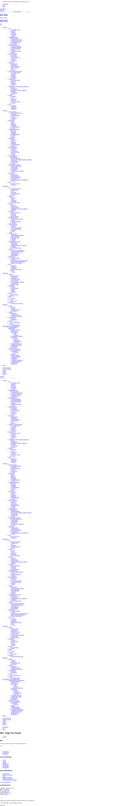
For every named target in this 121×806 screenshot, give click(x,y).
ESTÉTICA (5, 186)
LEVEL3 (13, 308)
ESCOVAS (13, 318)
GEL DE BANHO (15, 236)
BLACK (13, 116)
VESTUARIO (14, 244)
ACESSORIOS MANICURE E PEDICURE (18, 86)
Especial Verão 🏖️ (7, 367)
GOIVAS (13, 58)
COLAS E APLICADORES (17, 282)
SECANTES (14, 43)
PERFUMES (14, 234)
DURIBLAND (14, 190)
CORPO (10, 232)
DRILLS (13, 50)
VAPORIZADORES (16, 221)
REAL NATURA (15, 216)
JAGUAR (16, 342)
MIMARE (13, 124)
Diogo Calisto (8, 805)
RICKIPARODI (17, 341)
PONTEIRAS (14, 89)
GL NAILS (13, 74)
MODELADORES (15, 158)
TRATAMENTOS (15, 176)
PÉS (9, 187)
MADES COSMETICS (16, 269)
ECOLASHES (14, 283)
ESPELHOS (14, 331)
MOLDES (13, 91)
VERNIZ (10, 95)
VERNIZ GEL (11, 79)
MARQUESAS (14, 362)
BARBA (10, 306)
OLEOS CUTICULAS (16, 41)
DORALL (13, 265)
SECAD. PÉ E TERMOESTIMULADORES (21, 159)
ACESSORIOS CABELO (14, 164)
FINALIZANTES (12, 111)
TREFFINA (14, 108)
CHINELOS (14, 225)
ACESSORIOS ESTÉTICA (14, 241)
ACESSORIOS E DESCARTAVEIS (19, 260)
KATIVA (13, 135)
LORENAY (14, 106)
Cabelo (4, 372)
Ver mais (13, 36)
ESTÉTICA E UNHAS (13, 348)
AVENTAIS (14, 60)
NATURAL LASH (15, 279)
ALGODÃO (14, 150)
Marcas (4, 365)
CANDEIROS (14, 351)
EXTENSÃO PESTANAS (17, 251)
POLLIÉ (10, 293)
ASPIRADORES (15, 355)
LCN (12, 85)
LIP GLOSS (14, 301)
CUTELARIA (14, 92)
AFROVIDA (14, 118)
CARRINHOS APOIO (16, 345)
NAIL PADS (14, 56)
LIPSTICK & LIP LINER (17, 303)
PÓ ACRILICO (14, 67)
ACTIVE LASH (15, 275)
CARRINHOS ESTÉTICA (14, 358)
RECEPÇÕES (14, 346)
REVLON (13, 130)
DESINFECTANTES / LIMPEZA (19, 90)
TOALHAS (14, 55)
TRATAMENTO (15, 237)
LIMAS (13, 87)
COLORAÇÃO (14, 178)
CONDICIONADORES (13, 129)
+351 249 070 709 (5, 790)
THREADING (14, 255)
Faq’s (4, 6)
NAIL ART (11, 62)
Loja (4, 5)
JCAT (9, 297)
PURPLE (13, 32)
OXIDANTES (14, 174)
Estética (4, 371)
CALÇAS (13, 226)
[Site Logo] (3, 9)
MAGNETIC (14, 277)
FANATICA (14, 266)
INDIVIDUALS (15, 278)
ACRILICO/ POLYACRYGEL (15, 71)
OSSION (13, 307)
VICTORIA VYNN (15, 29)
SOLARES (11, 211)
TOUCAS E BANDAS (16, 227)
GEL (9, 28)
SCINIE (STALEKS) (16, 188)
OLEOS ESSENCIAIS (16, 248)
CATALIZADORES (16, 48)
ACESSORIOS (14, 288)
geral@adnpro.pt (5, 792)
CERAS (13, 259)
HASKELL (13, 114)
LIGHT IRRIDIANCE (16, 113)
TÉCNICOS (11, 173)
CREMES (13, 210)
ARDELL (10, 274)
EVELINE (13, 192)
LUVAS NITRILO (15, 57)
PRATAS (13, 149)
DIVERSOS (14, 157)
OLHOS (10, 249)
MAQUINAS (14, 161)
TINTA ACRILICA (15, 66)
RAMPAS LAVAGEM (16, 343)
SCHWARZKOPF (15, 115)
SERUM (13, 205)
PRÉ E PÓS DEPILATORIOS (18, 261)
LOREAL (13, 185)
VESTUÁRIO (14, 167)
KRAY (12, 121)
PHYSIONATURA (15, 193)
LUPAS (13, 220)
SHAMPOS (11, 138)
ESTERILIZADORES (16, 47)
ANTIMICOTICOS (15, 42)
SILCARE (13, 33)
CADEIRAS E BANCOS (17, 336)
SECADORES (14, 162)
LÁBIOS (10, 196)
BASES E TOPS (15, 38)
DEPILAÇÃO (11, 256)
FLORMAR (14, 99)
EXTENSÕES (14, 168)
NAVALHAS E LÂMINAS (17, 171)
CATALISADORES (15, 46)
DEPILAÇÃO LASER (16, 263)
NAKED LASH (15, 284)
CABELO (5, 110)
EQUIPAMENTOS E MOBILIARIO (11, 326)
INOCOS (13, 31)
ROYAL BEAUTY (15, 183)
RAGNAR (16, 340)
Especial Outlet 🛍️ (7, 369)
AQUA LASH (14, 280)
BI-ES (12, 198)
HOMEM (5, 304)
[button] (2, 10)
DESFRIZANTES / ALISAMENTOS (19, 179)
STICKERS (14, 65)
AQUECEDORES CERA (17, 219)
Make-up (5, 374)
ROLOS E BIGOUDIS (16, 166)
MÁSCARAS (11, 120)
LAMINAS (13, 246)
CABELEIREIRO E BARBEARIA (13, 328)
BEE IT (13, 123)
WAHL (15, 338)
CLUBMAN (14, 311)
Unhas (4, 370)
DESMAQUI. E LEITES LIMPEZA (19, 208)
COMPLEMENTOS (13, 37)
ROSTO (10, 203)
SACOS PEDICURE (16, 229)
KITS (9, 104)
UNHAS (5, 27)
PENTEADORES (15, 152)
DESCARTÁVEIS (12, 53)
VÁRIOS (13, 109)
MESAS (13, 354)
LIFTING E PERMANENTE (18, 250)
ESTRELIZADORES (16, 51)
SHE (15, 333)
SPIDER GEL (14, 63)
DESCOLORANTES (16, 177)
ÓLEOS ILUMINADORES (17, 235)
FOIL (12, 69)
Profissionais (5, 4)
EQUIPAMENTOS (12, 45)
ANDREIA (13, 34)
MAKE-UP (5, 273)
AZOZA (13, 197)
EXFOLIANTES (15, 207)
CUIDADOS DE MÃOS (17, 39)
